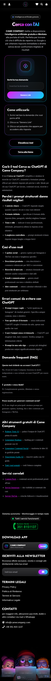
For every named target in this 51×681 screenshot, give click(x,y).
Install (43, 546)
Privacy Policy (9, 587)
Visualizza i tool (25, 142)
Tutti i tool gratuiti (12, 465)
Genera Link (25, 95)
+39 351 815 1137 (14, 627)
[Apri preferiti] (37, 4)
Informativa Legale (11, 600)
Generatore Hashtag (13, 440)
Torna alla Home (25, 152)
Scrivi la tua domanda (17, 80)
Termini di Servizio (11, 595)
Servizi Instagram (12, 487)
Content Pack (10, 479)
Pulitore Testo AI (12, 431)
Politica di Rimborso (12, 591)
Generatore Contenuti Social (16, 448)
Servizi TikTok (11, 496)
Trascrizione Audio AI (14, 457)
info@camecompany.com (17, 622)
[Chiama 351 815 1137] (25, 526)
